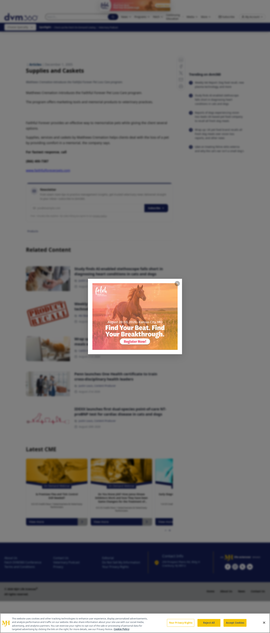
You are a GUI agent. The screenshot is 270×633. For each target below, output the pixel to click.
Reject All (209, 622)
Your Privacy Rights (180, 622)
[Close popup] (177, 283)
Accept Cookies (235, 622)
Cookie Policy (121, 629)
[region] (135, 623)
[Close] (264, 623)
